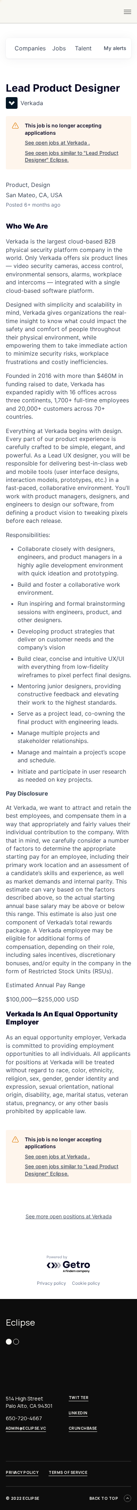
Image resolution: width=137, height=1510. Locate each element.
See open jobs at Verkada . (57, 142)
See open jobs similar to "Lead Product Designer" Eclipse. (71, 156)
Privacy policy (51, 1283)
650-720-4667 (24, 1418)
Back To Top (104, 1498)
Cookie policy (86, 1283)
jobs (59, 48)
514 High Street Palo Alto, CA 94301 (29, 1402)
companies (30, 48)
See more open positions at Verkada (69, 1216)
